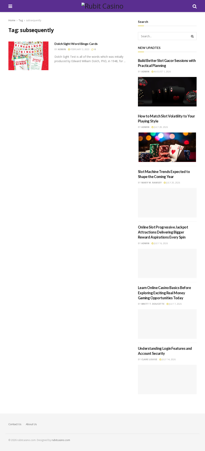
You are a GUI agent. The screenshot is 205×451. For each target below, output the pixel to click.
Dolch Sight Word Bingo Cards (76, 44)
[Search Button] (193, 36)
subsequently (33, 20)
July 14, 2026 (168, 359)
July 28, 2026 (160, 126)
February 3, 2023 (79, 49)
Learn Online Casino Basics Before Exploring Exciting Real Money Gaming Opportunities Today (164, 292)
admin (62, 49)
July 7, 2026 (175, 303)
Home (11, 20)
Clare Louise (149, 359)
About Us (31, 424)
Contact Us (14, 424)
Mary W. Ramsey (151, 182)
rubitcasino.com (61, 440)
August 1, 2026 (162, 71)
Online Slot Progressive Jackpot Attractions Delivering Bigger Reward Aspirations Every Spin (163, 232)
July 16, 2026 (160, 243)
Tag (21, 20)
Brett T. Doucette (152, 303)
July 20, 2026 (173, 182)
